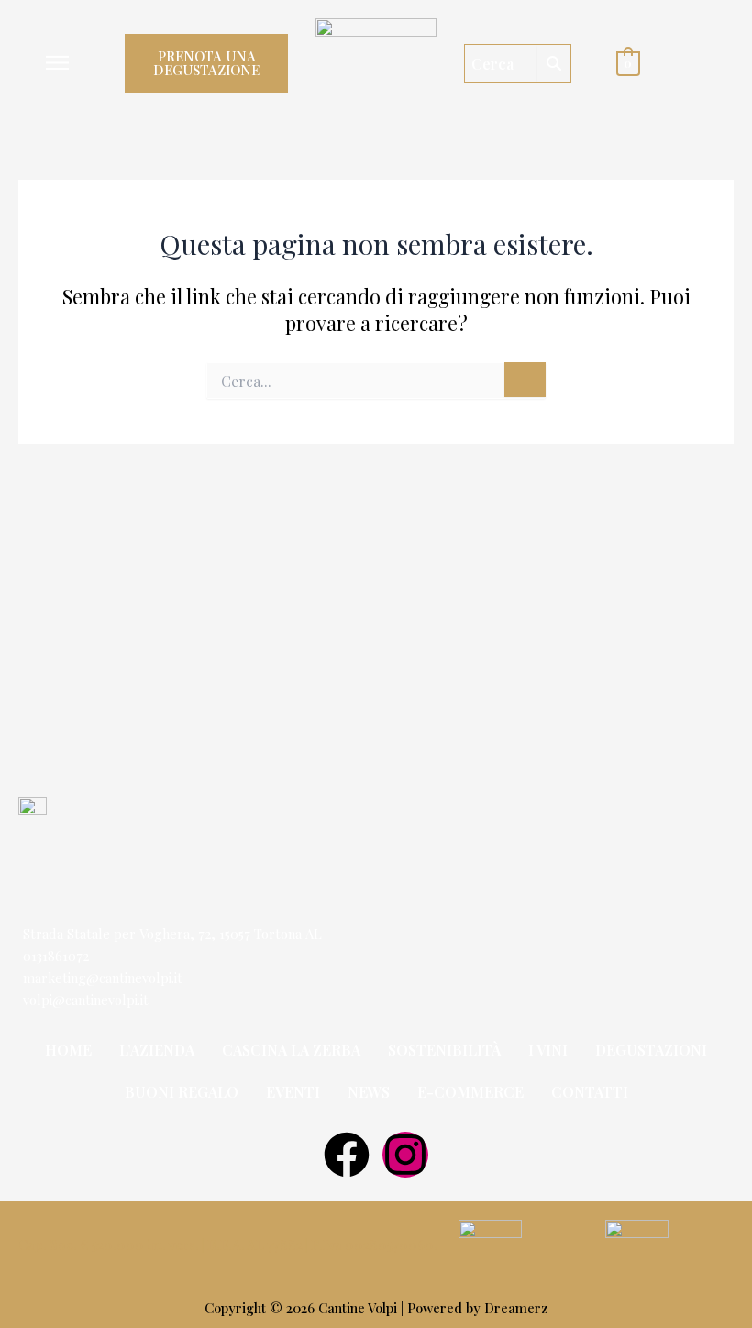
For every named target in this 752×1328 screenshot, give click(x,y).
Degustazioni (651, 1049)
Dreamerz (516, 1308)
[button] (58, 63)
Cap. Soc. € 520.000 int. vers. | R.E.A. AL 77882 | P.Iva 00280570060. (227, 1244)
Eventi (293, 1091)
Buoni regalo (181, 1091)
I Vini (548, 1049)
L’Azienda (156, 1049)
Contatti (589, 1091)
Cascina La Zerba (291, 1049)
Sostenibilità (444, 1049)
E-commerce (470, 1091)
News (369, 1091)
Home (68, 1049)
